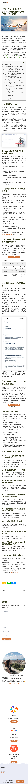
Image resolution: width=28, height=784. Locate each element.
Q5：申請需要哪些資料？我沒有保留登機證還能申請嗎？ (14, 89)
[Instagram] (21, 2)
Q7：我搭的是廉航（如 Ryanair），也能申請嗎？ (14, 93)
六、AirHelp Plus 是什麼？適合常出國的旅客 (13, 73)
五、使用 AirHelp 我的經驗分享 (10, 71)
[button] (14, 257)
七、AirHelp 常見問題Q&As (9, 76)
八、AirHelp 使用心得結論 (9, 99)
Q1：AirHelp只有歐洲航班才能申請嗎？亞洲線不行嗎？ (14, 78)
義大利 (19, 573)
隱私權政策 (16, 683)
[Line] (9, 583)
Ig (13, 570)
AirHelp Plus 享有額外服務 (11, 74)
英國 (12, 573)
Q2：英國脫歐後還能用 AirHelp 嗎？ (13, 80)
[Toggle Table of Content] (23, 63)
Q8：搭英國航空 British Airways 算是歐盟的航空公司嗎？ (15, 96)
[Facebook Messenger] (13, 583)
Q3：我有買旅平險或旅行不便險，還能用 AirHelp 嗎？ (14, 83)
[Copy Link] (4, 583)
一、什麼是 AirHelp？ (8, 64)
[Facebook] (20, 2)
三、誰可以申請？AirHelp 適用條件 (11, 68)
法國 (15, 573)
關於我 (10, 683)
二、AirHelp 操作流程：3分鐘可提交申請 (12, 66)
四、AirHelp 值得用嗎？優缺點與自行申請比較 (14, 69)
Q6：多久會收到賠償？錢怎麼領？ (13, 91)
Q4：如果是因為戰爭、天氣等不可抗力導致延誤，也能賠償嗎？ (14, 86)
